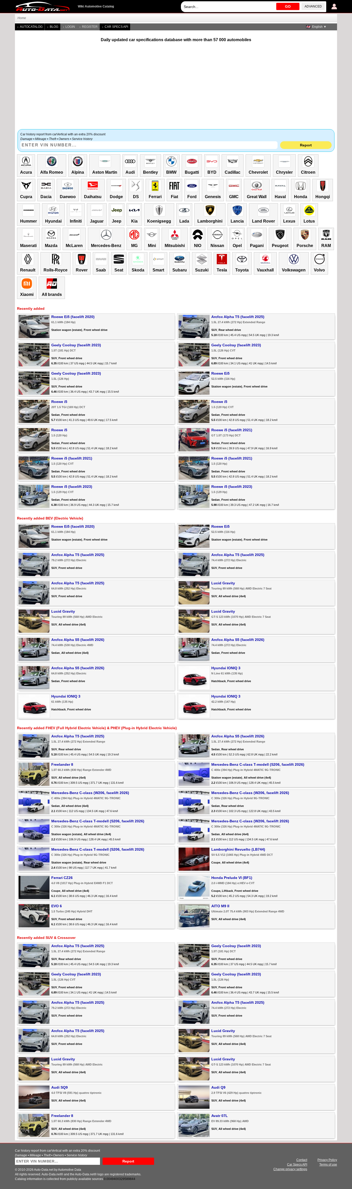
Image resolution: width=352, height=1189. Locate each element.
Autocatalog (31, 27)
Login (70, 27)
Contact (301, 1160)
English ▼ (319, 27)
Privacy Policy (327, 1160)
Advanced (313, 6)
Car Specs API (116, 27)
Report (306, 145)
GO (288, 6)
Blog (54, 27)
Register (90, 27)
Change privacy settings (290, 1169)
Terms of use (328, 1164)
